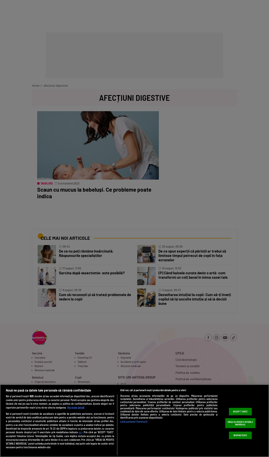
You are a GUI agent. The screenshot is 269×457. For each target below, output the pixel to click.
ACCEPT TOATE (240, 411)
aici (80, 432)
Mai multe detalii (75, 407)
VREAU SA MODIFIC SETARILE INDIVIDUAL (240, 423)
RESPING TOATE (240, 435)
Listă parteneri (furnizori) (133, 421)
